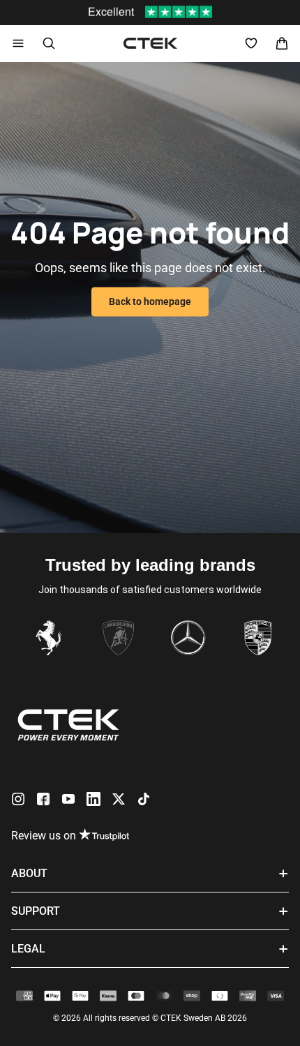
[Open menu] (18, 43)
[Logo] (150, 43)
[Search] (49, 43)
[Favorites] (251, 43)
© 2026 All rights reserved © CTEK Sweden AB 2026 (150, 1018)
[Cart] (282, 43)
